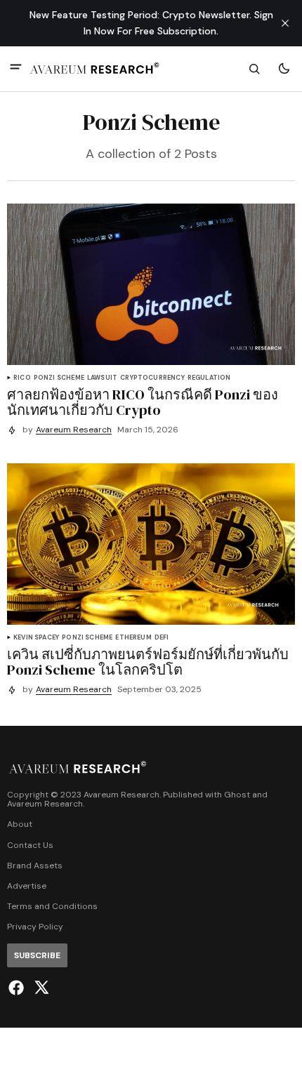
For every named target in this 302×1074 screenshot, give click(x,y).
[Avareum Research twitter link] (40, 988)
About (19, 824)
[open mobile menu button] (16, 68)
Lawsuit (102, 378)
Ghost (237, 795)
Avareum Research (74, 430)
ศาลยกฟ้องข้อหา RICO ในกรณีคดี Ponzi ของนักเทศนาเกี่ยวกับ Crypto (142, 402)
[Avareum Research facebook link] (18, 988)
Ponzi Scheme (59, 378)
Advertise (26, 886)
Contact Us (30, 845)
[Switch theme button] (284, 69)
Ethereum (133, 638)
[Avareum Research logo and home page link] (95, 68)
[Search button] (254, 69)
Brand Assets (35, 865)
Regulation (209, 378)
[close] (285, 23)
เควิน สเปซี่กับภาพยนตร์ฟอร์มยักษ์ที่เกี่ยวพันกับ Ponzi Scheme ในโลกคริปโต (148, 662)
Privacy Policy (35, 927)
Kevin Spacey (36, 638)
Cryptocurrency (152, 378)
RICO (22, 378)
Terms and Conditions (52, 906)
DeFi (162, 638)
